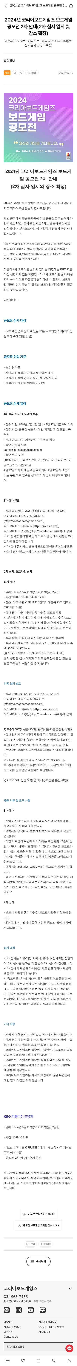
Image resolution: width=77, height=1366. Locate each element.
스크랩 (32, 1244)
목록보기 (41, 1261)
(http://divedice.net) (45, 709)
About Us (44, 1331)
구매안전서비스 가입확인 (51, 1326)
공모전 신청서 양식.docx (41, 1213)
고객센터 (8, 1331)
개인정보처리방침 (47, 1322)
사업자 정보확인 (12, 1326)
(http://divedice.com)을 (44, 531)
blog (43, 1310)
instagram (19, 1310)
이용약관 (8, 1322)
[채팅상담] (69, 1348)
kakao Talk (7, 1310)
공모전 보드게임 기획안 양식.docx (41, 1225)
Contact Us (11, 1336)
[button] (38, 1213)
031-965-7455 (16, 1296)
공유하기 (47, 1244)
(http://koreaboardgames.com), (24, 521)
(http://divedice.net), (46, 526)
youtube (31, 1310)
